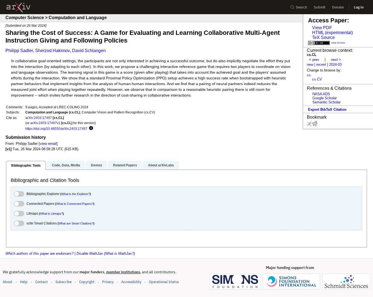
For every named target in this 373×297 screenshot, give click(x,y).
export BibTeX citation (327, 109)
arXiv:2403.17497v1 (45, 123)
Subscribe (63, 282)
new (310, 64)
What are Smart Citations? (76, 223)
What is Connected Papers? (74, 203)
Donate (338, 7)
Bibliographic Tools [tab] (26, 165)
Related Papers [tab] (125, 165)
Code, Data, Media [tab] (66, 165)
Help (24, 282)
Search (301, 7)
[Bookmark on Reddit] (314, 125)
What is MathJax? (119, 253)
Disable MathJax (89, 253)
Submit (319, 7)
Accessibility (131, 282)
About (7, 282)
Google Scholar (324, 98)
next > (336, 60)
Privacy (108, 282)
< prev (314, 60)
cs (309, 75)
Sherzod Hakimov (52, 50)
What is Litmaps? (51, 213)
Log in (359, 7)
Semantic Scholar (326, 102)
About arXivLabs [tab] (161, 165)
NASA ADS (321, 94)
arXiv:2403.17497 (38, 117)
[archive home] (18, 7)
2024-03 (335, 64)
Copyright (86, 282)
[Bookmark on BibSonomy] (309, 125)
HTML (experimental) (332, 32)
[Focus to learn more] (90, 128)
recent (321, 64)
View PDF (322, 27)
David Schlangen (89, 50)
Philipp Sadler (19, 50)
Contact (41, 282)
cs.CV (317, 79)
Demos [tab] (96, 165)
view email (48, 144)
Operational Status (164, 281)
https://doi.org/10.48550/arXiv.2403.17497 (56, 128)
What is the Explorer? (75, 194)
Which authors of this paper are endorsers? (39, 253)
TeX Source (323, 37)
